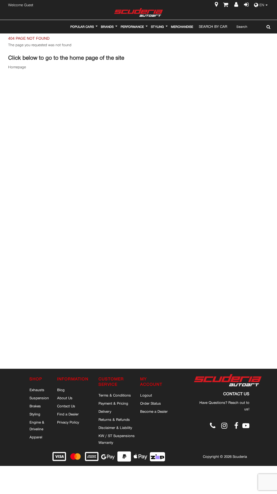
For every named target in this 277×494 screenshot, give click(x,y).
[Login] (246, 5)
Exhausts (36, 390)
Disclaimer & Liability (115, 427)
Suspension (39, 398)
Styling (34, 414)
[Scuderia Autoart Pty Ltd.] (138, 12)
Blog (61, 390)
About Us (64, 398)
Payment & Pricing (113, 403)
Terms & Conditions (114, 395)
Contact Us (66, 406)
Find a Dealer (68, 414)
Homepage (17, 67)
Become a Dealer (154, 411)
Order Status (150, 403)
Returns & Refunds (114, 419)
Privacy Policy (68, 422)
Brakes (35, 406)
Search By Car (213, 26)
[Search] (267, 27)
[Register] (237, 5)
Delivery (104, 411)
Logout (146, 395)
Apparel (35, 437)
